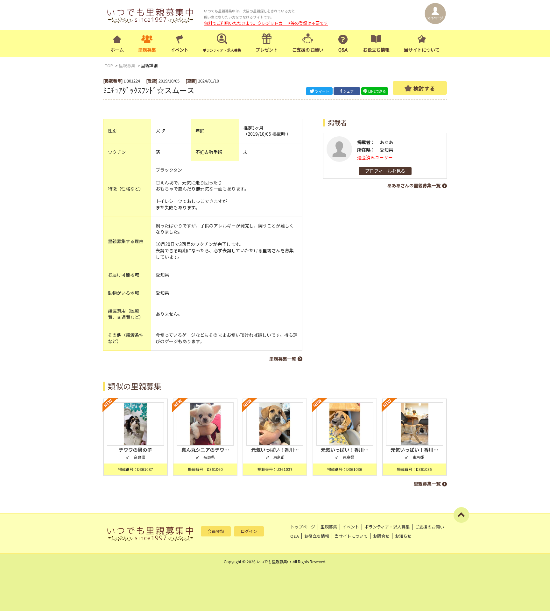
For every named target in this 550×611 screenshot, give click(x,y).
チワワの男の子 (135, 449)
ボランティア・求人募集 (387, 527)
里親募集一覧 (282, 359)
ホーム (117, 50)
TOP (109, 65)
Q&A (343, 50)
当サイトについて (422, 50)
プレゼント (267, 50)
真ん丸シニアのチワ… (205, 449)
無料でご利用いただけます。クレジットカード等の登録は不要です (266, 23)
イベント (179, 50)
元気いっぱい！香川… (275, 449)
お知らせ (403, 536)
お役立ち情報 (376, 50)
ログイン (249, 531)
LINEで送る (377, 91)
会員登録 (216, 531)
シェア (348, 91)
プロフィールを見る (385, 171)
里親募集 (147, 50)
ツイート (322, 91)
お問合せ (381, 536)
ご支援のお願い (307, 50)
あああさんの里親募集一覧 (414, 185)
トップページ (302, 527)
